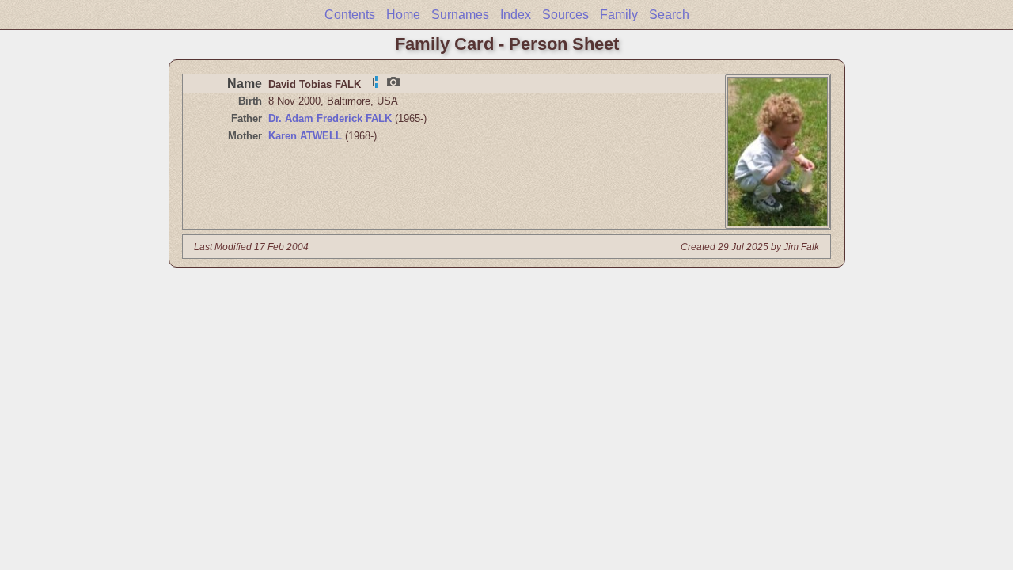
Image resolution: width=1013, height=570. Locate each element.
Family (619, 14)
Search (669, 14)
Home (403, 14)
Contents (349, 14)
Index (515, 14)
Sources (565, 14)
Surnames (460, 14)
